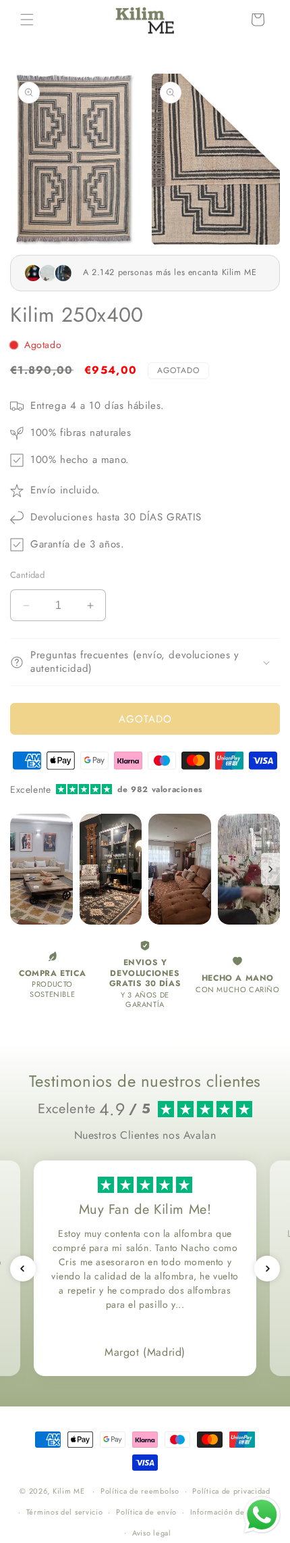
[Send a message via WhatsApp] (262, 1515)
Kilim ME (69, 1491)
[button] (27, 19)
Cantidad (27, 574)
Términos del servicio (64, 1512)
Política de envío (146, 1512)
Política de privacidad (231, 1491)
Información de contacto (233, 1512)
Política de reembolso (139, 1491)
